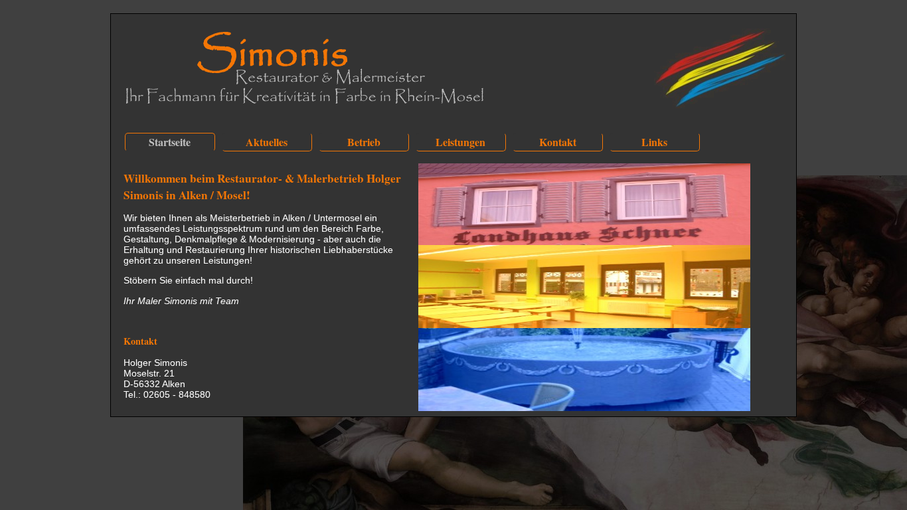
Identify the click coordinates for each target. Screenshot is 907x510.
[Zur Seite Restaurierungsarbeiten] (584, 407)
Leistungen (460, 141)
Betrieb (363, 141)
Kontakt (557, 141)
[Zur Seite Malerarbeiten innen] (584, 324)
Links (654, 141)
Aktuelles (267, 141)
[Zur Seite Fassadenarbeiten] (584, 241)
